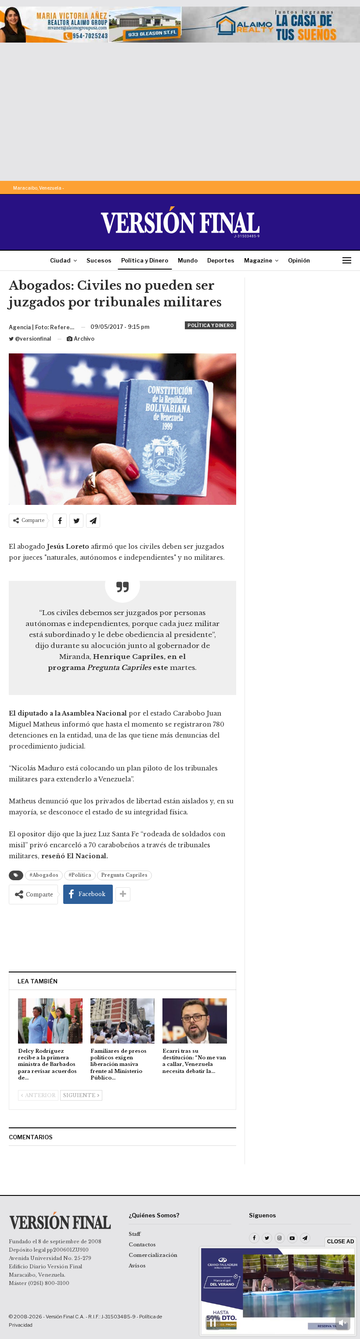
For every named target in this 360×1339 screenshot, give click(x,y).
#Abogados (43, 875)
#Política (79, 875)
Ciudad (60, 260)
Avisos (137, 1266)
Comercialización (153, 1255)
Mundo (188, 260)
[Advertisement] (180, 108)
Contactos (142, 1245)
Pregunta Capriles (124, 875)
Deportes (220, 260)
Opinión (299, 260)
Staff (134, 1234)
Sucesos (99, 260)
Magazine (258, 260)
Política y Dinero (144, 260)
